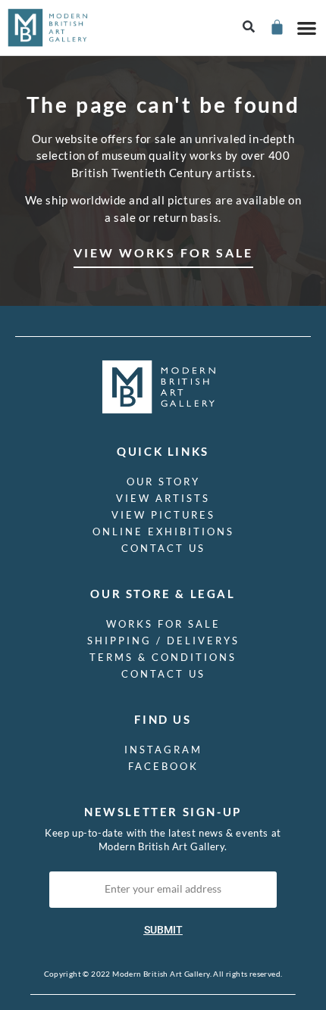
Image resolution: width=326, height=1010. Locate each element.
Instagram (163, 749)
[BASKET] (276, 27)
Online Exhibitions (163, 531)
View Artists (163, 498)
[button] (249, 27)
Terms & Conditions (163, 657)
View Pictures (163, 515)
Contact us (163, 548)
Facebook (163, 766)
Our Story (163, 481)
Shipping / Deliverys (163, 640)
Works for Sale (163, 624)
